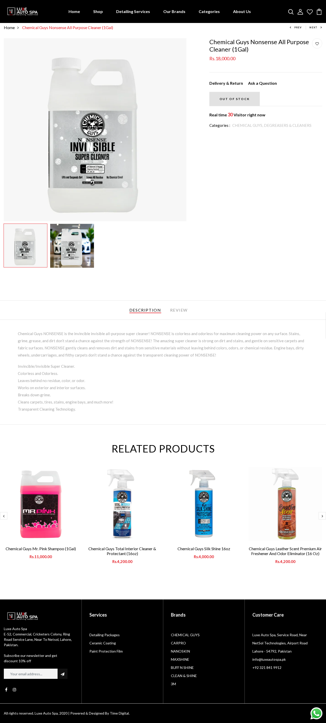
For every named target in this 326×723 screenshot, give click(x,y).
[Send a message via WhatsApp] (316, 713)
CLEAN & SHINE (184, 675)
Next (313, 27)
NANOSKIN (180, 651)
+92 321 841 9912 (266, 667)
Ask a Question (262, 83)
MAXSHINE (180, 659)
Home (74, 11)
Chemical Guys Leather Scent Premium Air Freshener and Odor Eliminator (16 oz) (285, 551)
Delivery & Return (226, 83)
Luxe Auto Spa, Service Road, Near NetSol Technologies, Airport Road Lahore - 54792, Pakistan (280, 643)
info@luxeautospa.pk (269, 659)
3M (173, 684)
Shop (98, 11)
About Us (242, 11)
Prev (298, 27)
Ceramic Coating (102, 643)
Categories (209, 11)
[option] (95, 129)
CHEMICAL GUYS (185, 635)
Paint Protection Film (106, 651)
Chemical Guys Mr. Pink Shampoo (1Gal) (41, 548)
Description (145, 310)
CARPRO (178, 643)
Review (179, 310)
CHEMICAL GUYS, (248, 125)
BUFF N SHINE (182, 667)
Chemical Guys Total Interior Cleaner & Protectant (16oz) (122, 551)
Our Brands (174, 11)
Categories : (219, 125)
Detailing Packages (104, 635)
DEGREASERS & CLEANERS (287, 125)
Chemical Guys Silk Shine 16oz (204, 548)
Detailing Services (133, 11)
